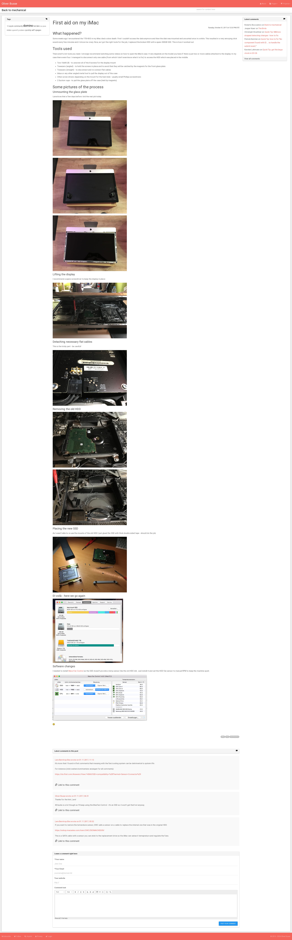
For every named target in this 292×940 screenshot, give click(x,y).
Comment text (60, 888)
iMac (222, 736)
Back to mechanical (273, 25)
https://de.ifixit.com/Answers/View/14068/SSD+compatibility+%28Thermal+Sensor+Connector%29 (98, 774)
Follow (18, 936)
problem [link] (21, 30)
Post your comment (228, 923)
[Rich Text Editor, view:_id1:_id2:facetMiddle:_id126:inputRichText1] (146, 905)
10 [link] (8, 26)
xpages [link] (38, 30)
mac (227, 736)
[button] (60, 892)
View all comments (252, 59)
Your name (59, 859)
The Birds (262, 28)
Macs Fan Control (76, 671)
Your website (59, 878)
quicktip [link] (28, 30)
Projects (285, 4)
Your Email (59, 869)
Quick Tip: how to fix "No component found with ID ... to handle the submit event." (263, 42)
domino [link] (28, 25)
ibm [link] (38, 26)
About (263, 4)
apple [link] (11, 26)
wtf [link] (33, 30)
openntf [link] (15, 30)
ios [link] (41, 26)
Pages (273, 4)
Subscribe (7, 936)
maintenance (234, 736)
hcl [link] (35, 26)
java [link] (44, 26)
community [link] (18, 26)
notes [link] (9, 30)
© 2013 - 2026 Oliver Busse (280, 936)
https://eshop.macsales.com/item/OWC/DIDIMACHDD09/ (79, 830)
